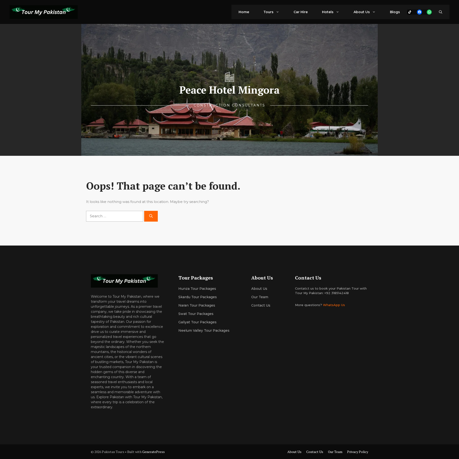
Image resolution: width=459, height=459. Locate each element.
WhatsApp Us (334, 305)
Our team (259, 297)
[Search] (151, 216)
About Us (362, 12)
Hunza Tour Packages (197, 288)
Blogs (395, 12)
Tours (268, 12)
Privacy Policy (357, 451)
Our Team (335, 451)
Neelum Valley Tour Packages (204, 330)
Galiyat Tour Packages (197, 322)
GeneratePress (153, 451)
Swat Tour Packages (195, 314)
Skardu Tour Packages (197, 297)
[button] (440, 12)
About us (259, 288)
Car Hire (301, 12)
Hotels (327, 12)
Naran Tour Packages (196, 305)
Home (244, 12)
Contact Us (260, 305)
